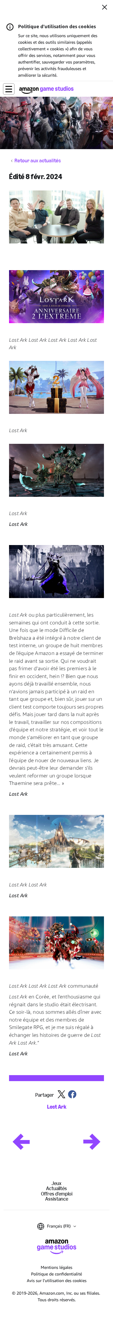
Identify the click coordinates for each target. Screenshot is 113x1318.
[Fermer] (104, 8)
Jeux (56, 1183)
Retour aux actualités (37, 161)
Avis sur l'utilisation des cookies (56, 1280)
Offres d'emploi (56, 1193)
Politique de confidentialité (56, 1273)
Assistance (56, 1199)
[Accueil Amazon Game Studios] (46, 90)
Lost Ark (56, 1107)
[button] (8, 89)
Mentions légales (56, 1267)
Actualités (56, 1188)
